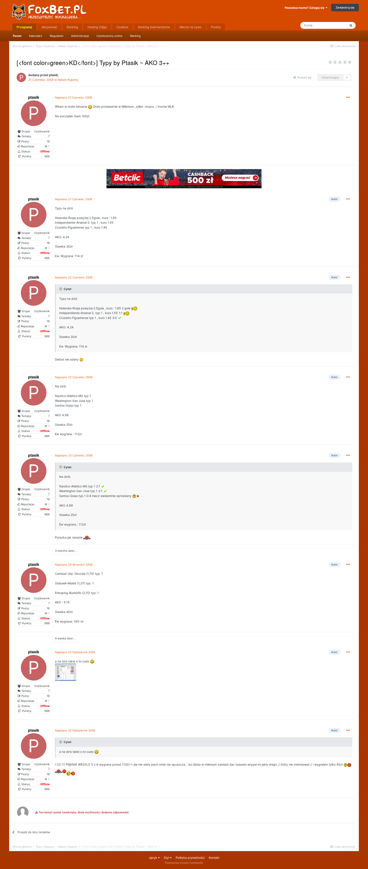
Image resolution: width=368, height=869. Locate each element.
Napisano (73, 97)
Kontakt (214, 857)
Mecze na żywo (190, 27)
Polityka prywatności (190, 857)
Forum (17, 36)
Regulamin (56, 36)
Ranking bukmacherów (154, 27)
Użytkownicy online (109, 36)
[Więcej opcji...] (348, 97)
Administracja (80, 36)
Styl (167, 857)
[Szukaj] (351, 25)
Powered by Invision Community (184, 862)
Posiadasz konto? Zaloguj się (305, 7)
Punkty (216, 27)
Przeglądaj (24, 27)
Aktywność (49, 27)
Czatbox (122, 27)
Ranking (135, 36)
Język (153, 857)
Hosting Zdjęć (97, 27)
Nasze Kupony (68, 79)
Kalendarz (35, 36)
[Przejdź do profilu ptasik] (21, 77)
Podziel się (304, 77)
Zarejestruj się (345, 7)
